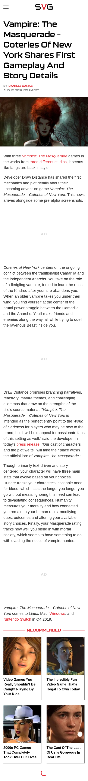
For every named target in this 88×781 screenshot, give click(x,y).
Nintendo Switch (17, 619)
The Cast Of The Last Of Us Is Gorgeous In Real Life (64, 752)
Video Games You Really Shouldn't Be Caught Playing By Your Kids (19, 687)
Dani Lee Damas (21, 85)
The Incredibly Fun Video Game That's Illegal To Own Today (63, 684)
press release (28, 444)
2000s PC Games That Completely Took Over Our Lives (20, 752)
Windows (57, 613)
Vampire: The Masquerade (44, 156)
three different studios (48, 162)
